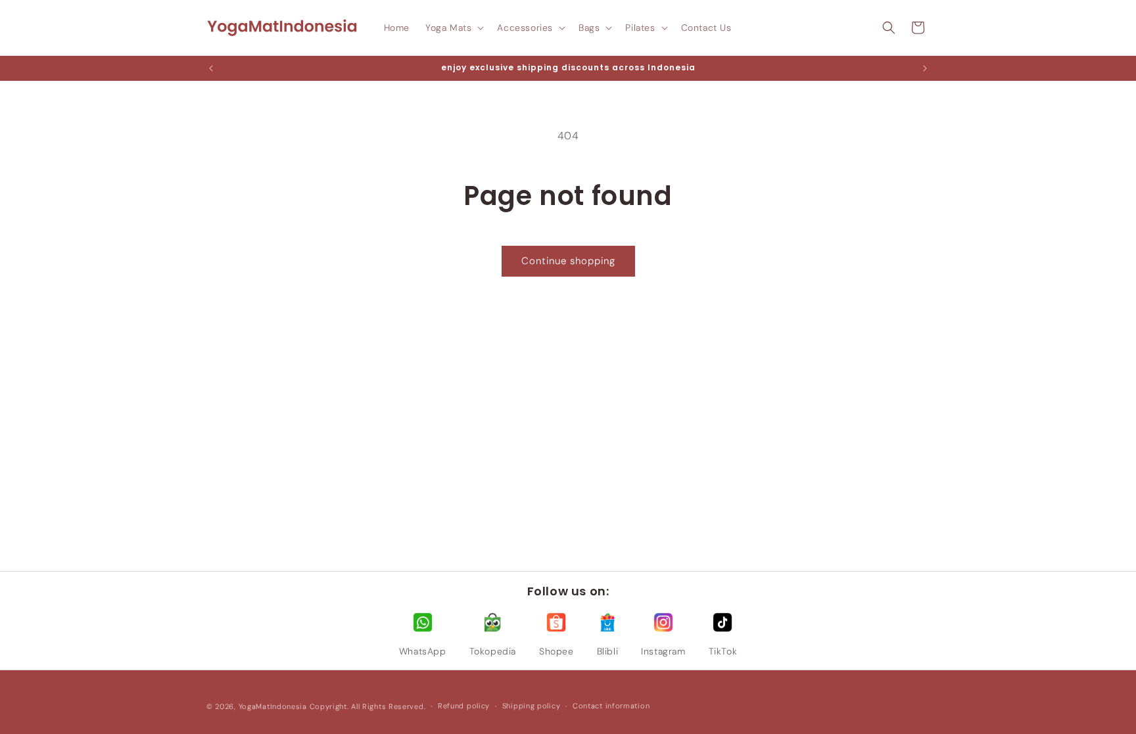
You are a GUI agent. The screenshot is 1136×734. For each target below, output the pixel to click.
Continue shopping (568, 260)
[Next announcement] (925, 68)
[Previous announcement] (211, 68)
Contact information (611, 705)
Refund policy (464, 705)
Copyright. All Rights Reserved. (368, 706)
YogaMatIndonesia (273, 706)
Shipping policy (531, 705)
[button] (453, 27)
